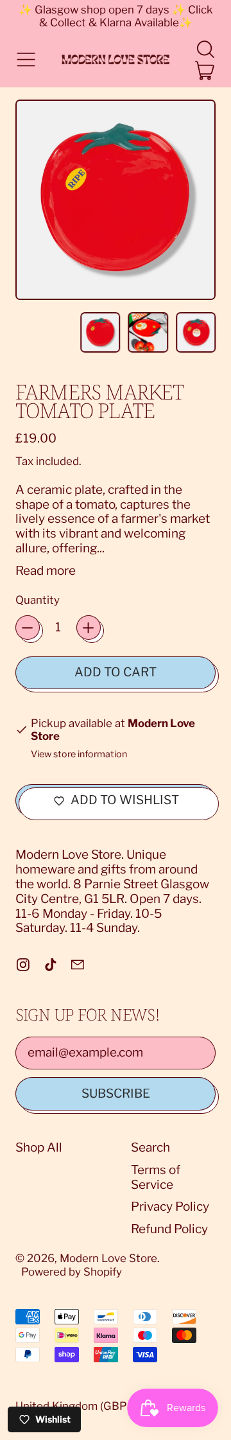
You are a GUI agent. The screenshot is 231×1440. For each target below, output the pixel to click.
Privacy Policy (170, 1206)
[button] (205, 49)
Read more (45, 571)
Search (150, 1147)
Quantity (37, 599)
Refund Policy (169, 1229)
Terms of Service (155, 1177)
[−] (27, 627)
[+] (88, 627)
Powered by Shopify (71, 1271)
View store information (79, 754)
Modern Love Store (108, 1258)
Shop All (38, 1147)
